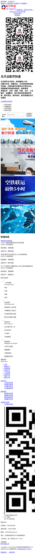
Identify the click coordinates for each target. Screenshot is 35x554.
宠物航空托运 (8, 399)
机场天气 (17, 3)
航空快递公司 (5, 544)
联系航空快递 (8, 384)
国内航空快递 (8, 393)
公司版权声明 (8, 388)
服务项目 (3, 391)
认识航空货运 (8, 386)
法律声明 (12, 552)
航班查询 (10, 3)
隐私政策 (3, 552)
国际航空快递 (8, 395)
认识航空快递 (8, 404)
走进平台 (3, 381)
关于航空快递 (8, 382)
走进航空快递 (5, 402)
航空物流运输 (8, 397)
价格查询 (24, 3)
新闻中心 (3, 3)
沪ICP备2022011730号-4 (24, 549)
